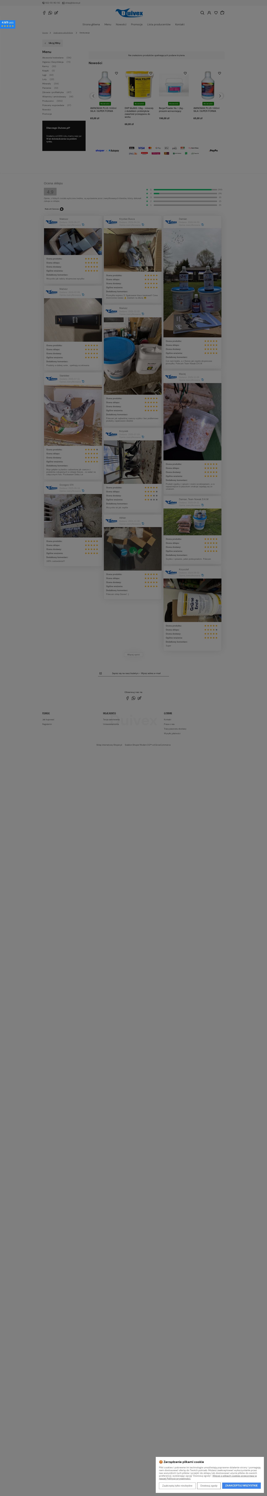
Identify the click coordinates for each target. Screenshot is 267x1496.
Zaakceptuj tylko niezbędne (177, 1485)
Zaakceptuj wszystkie (241, 1485)
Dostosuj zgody (208, 1485)
